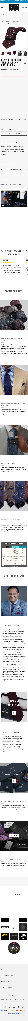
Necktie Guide (13, 1001)
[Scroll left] (1, 268)
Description (5, 140)
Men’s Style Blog (20, 999)
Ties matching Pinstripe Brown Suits (12, 16)
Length (3, 117)
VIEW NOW (14, 835)
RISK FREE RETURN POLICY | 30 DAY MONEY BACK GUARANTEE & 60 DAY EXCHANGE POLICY (11, 169)
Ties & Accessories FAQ (8, 175)
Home (3, 14)
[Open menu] (3, 7)
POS (5, 1004)
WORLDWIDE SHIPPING (7, 164)
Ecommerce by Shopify (16, 1004)
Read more (3, 154)
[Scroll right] (26, 268)
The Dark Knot (6, 999)
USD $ (21, 7)
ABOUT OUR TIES (5, 179)
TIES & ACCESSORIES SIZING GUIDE (10, 160)
